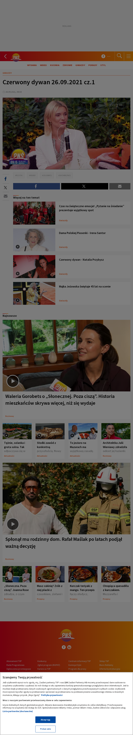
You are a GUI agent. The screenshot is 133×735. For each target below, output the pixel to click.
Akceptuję (45, 719)
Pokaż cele (45, 729)
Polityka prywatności (52, 695)
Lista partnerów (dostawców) (18, 711)
